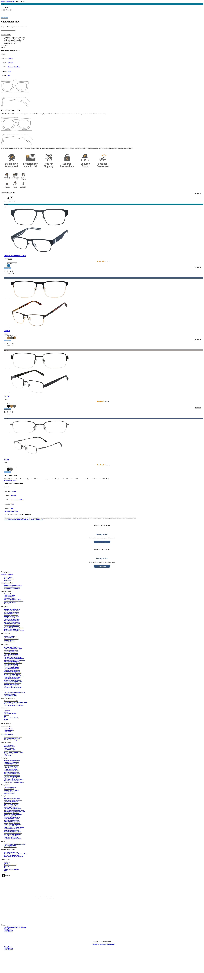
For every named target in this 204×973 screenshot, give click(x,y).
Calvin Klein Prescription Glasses (13, 648)
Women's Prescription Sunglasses (13, 585)
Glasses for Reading (9, 640)
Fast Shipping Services (10, 713)
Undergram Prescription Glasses (12, 687)
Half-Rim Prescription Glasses (12, 622)
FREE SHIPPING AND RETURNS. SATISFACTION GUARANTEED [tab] (23, 519)
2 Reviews (107, 465)
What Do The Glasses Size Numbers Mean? (15, 702)
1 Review (107, 261)
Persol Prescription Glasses (11, 664)
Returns (6, 712)
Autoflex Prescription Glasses (12, 674)
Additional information (10, 480)
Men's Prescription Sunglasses (12, 587)
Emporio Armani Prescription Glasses (14, 658)
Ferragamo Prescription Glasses (12, 677)
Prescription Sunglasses (7, 583)
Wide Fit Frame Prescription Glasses (14, 630)
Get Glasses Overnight (10, 694)
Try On (4, 17)
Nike (13, 1)
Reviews (6, 719)
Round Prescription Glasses (11, 613)
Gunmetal (10, 67)
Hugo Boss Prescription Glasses (12, 680)
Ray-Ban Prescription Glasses (12, 647)
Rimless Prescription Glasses (11, 620)
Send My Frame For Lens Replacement (14, 692)
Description (3, 47)
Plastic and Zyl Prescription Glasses (13, 628)
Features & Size (5, 46)
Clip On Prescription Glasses (11, 626)
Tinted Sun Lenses (9, 596)
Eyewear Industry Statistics (11, 717)
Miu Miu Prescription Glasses (12, 670)
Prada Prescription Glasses (11, 654)
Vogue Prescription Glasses (11, 686)
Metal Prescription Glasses (11, 618)
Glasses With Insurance (10, 695)
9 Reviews (107, 401)
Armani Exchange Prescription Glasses (14, 660)
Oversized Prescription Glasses (12, 625)
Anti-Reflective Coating (13, 601)
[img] (97, 261)
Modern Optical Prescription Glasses (14, 675)
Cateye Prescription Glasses (11, 612)
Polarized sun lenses (9, 595)
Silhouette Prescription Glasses (12, 665)
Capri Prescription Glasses (11, 650)
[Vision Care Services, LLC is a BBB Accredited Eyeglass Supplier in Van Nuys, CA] (6, 876)
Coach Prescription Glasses (11, 651)
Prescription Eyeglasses (7, 574)
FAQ (5, 720)
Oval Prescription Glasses (11, 615)
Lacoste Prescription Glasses (11, 668)
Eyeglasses (8, 1)
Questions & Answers (102, 525)
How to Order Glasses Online (12, 703)
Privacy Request (8, 930)
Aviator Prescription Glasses (11, 616)
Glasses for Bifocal (9, 637)
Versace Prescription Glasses (11, 661)
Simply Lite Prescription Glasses (12, 673)
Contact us (7, 710)
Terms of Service (8, 931)
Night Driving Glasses (10, 602)
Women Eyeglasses (9, 578)
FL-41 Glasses (7, 604)
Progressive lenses (8, 594)
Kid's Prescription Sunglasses (12, 588)
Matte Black (17, 67)
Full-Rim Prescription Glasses (12, 623)
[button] (102, 542)
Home (2, 1)
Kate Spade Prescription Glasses (12, 683)
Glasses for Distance (9, 641)
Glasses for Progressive (10, 636)
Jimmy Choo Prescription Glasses (13, 681)
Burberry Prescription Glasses (12, 671)
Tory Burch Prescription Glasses (12, 657)
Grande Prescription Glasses (11, 678)
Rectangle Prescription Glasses (12, 609)
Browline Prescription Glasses (12, 629)
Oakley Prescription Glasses (11, 655)
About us (6, 715)
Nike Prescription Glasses (11, 653)
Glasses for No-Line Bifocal (11, 639)
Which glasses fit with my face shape (13, 705)
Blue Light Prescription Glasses (12, 599)
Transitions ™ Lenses (9, 598)
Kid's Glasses (7, 580)
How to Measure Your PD (11, 701)
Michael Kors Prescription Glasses (13, 663)
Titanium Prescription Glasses (12, 619)
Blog (5, 716)
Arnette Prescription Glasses (11, 684)
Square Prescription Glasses (11, 610)
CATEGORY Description (11, 511)
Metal (9, 71)
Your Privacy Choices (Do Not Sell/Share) (15, 927)
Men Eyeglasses (8, 577)
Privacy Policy (8, 929)
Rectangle (10, 62)
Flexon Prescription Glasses (11, 667)
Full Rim (10, 58)
